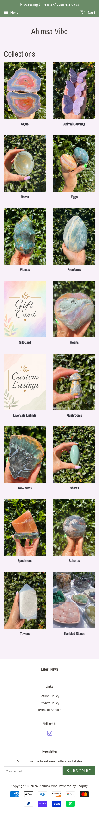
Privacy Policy (49, 703)
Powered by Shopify (73, 785)
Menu (14, 12)
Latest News (49, 669)
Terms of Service (49, 709)
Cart (91, 12)
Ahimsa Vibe (49, 31)
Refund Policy (49, 696)
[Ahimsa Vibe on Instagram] (49, 734)
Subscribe (79, 771)
